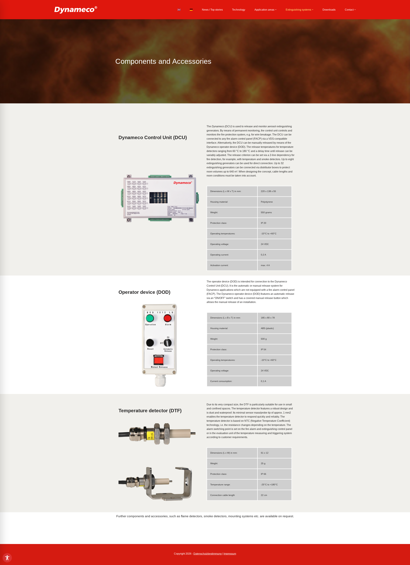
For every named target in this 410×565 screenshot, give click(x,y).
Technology (238, 9)
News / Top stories (212, 9)
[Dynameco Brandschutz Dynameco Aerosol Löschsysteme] (76, 9)
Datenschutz (70, 561)
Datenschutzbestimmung (207, 553)
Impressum (230, 553)
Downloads (329, 9)
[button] (275, 9)
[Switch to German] (191, 10)
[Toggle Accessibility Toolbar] (7, 558)
